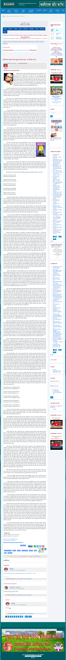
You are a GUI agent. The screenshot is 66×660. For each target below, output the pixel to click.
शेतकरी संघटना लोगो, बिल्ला (57, 209)
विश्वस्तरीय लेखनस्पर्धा (31, 11)
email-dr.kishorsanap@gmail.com (10, 539)
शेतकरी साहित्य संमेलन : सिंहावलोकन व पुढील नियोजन (57, 206)
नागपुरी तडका (41, 41)
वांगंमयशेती (53, 137)
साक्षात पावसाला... (55, 347)
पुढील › (26, 616)
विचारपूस (54, 199)
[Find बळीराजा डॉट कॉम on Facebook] (58, 127)
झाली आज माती (55, 277)
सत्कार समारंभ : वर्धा (56, 201)
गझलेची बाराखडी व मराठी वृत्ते (57, 227)
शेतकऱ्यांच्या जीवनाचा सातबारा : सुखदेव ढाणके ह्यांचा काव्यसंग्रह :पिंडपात (57, 286)
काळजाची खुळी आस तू (56, 270)
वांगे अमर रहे (42, 28)
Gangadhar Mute (7, 550)
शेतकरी (9, 28)
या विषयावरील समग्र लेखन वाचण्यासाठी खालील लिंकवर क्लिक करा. (56, 98)
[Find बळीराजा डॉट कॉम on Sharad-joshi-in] (52, 127)
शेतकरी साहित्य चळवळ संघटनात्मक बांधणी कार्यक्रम (57, 326)
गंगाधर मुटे (5, 63)
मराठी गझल (37, 41)
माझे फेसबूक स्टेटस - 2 (56, 177)
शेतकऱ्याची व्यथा (55, 310)
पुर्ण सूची (51, 241)
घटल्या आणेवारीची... (56, 284)
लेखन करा (54, 369)
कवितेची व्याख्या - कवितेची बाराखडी (59, 38)
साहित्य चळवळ (14, 41)
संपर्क (63, 10)
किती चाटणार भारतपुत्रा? (57, 232)
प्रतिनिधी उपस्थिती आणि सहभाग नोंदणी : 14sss (57, 371)
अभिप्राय (14, 550)
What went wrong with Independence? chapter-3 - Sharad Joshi (57, 174)
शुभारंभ (54, 164)
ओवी (53, 305)
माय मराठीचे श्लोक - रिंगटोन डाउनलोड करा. (57, 193)
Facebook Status (16, 11)
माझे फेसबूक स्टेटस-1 (56, 154)
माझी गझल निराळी (25, 550)
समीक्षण (16, 28)
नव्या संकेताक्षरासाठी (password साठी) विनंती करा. (57, 392)
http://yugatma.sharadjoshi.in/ (33, 656)
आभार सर (7, 600)
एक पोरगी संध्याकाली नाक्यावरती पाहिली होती (56, 315)
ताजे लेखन (10, 41)
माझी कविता (32, 28)
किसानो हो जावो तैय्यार (56, 294)
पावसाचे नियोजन (55, 299)
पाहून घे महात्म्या (55, 304)
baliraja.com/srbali (56, 102)
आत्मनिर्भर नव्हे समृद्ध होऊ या (57, 311)
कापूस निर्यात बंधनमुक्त (56, 316)
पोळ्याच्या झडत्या (55, 159)
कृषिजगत (45, 10)
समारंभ (20, 28)
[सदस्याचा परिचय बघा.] (5, 66)
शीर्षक (57, 30)
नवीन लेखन (5, 41)
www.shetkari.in (53, 55)
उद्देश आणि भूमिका (55, 194)
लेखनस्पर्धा (24, 41)
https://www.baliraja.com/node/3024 (21, 50)
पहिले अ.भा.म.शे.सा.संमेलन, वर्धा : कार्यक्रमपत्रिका (57, 218)
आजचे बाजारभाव (9, 11)
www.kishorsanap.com (11, 540)
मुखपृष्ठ (3, 10)
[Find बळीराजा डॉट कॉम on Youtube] (56, 129)
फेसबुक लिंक (6, 565)
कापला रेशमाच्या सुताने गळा (57, 224)
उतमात (54, 318)
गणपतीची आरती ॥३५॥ (56, 203)
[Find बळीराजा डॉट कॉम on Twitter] (60, 127)
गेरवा (53, 306)
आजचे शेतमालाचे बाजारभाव (57, 168)
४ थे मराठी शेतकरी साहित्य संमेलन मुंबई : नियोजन (57, 196)
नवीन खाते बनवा (55, 390)
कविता (5, 553)
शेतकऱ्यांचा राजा (58, 11)
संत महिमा (54, 300)
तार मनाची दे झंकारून (56, 290)
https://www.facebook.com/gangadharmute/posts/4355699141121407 (20, 573)
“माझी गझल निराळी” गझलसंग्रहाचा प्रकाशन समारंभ (56, 187)
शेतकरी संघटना (50, 11)
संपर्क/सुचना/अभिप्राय (56, 189)
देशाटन (5, 31)
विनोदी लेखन (5, 43)
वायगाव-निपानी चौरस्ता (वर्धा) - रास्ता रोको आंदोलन (57, 297)
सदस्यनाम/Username (55, 381)
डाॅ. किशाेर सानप (23, 545)
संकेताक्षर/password (54, 386)
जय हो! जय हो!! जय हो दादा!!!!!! (10, 583)
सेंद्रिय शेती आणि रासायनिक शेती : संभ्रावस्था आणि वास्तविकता (57, 162)
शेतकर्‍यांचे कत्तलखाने (56, 295)
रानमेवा (37, 28)
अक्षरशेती (19, 41)
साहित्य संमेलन (22, 630)
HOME (5, 28)
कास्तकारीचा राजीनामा (56, 345)
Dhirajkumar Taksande (15, 587)
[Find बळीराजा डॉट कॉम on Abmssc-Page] (55, 127)
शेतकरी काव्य (10, 553)
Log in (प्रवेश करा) (23, 556)
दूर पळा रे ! (54, 289)
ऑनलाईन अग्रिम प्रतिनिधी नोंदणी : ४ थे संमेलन (57, 221)
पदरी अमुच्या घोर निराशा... (57, 275)
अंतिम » (30, 616)
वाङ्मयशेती (28, 41)
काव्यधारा (32, 41)
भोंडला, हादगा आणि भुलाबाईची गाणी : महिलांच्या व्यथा (57, 183)
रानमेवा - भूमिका (55, 170)
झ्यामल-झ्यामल (55, 274)
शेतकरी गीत (26, 28)
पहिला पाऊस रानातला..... (57, 279)
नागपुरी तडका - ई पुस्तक (57, 157)
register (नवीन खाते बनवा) (34, 556)
